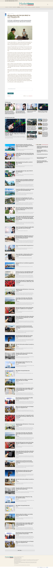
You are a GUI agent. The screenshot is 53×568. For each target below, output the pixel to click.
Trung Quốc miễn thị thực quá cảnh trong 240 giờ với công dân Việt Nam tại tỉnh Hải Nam (25, 190)
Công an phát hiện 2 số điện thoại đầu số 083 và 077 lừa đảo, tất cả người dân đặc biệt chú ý (24, 255)
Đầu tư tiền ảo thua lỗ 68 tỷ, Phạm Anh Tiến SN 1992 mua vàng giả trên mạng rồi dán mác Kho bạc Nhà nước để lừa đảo (10, 112)
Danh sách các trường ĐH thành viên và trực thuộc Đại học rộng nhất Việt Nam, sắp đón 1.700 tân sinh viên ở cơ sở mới (25, 199)
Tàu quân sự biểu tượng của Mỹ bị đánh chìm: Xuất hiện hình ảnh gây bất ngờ (24, 354)
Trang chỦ (7, 7)
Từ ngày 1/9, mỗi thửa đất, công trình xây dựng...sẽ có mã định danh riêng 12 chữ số (45, 129)
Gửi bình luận (10, 93)
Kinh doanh (22, 7)
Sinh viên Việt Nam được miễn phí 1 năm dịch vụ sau (25, 345)
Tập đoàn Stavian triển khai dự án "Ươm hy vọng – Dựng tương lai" (25, 290)
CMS (41, 567)
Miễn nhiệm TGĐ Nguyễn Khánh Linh (22, 370)
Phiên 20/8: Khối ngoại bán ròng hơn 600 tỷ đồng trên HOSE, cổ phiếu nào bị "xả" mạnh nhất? (24, 308)
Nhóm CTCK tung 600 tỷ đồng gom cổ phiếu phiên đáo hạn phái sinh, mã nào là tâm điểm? (21, 112)
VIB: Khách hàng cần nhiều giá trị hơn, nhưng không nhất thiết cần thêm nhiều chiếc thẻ (24, 336)
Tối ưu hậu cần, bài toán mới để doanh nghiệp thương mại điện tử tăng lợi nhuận (24, 398)
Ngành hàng (38, 7)
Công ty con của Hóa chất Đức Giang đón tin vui (31, 111)
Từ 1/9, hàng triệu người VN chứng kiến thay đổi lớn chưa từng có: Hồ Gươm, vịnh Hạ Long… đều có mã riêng (25, 281)
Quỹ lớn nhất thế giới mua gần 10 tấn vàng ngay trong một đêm (42, 158)
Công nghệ (29, 7)
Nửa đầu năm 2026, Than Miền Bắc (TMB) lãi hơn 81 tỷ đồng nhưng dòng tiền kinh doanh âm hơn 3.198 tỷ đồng (25, 180)
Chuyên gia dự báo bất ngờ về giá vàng (42, 154)
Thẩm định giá (14, 7)
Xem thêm (19, 550)
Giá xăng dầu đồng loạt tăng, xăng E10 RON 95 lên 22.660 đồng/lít (24, 171)
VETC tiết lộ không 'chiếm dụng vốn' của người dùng (31, 139)
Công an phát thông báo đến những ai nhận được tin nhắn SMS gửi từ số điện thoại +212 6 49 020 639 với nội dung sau (25, 317)
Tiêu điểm (10, 7)
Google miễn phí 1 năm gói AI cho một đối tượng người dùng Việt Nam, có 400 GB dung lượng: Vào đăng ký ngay (25, 154)
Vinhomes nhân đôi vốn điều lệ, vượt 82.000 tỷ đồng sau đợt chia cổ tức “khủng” (24, 380)
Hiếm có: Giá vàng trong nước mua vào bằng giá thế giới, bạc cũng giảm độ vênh (45, 124)
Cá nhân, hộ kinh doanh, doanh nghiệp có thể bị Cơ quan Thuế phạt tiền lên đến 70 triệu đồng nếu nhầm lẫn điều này (24, 389)
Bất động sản (33, 7)
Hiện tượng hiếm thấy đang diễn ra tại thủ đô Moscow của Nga (24, 163)
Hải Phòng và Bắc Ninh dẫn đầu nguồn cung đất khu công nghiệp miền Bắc (45, 120)
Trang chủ (8, 13)
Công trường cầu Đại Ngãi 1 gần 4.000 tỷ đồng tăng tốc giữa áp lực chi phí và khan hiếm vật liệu (24, 299)
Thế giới (25, 7)
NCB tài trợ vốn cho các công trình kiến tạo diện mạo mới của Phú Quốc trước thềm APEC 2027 (24, 272)
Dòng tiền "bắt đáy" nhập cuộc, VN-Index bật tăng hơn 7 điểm (43, 111)
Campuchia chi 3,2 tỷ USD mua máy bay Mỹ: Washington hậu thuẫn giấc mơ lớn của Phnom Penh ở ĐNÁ (24, 327)
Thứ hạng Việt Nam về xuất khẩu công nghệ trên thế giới (25, 263)
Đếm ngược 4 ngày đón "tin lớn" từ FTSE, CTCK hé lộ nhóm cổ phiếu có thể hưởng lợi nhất (42, 151)
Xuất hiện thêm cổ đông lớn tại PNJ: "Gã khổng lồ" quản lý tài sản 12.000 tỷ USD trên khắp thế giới (42, 147)
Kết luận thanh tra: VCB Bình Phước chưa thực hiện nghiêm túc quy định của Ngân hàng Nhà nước (42, 161)
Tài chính (18, 7)
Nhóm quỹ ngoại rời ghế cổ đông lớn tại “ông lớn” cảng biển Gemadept (24, 362)
